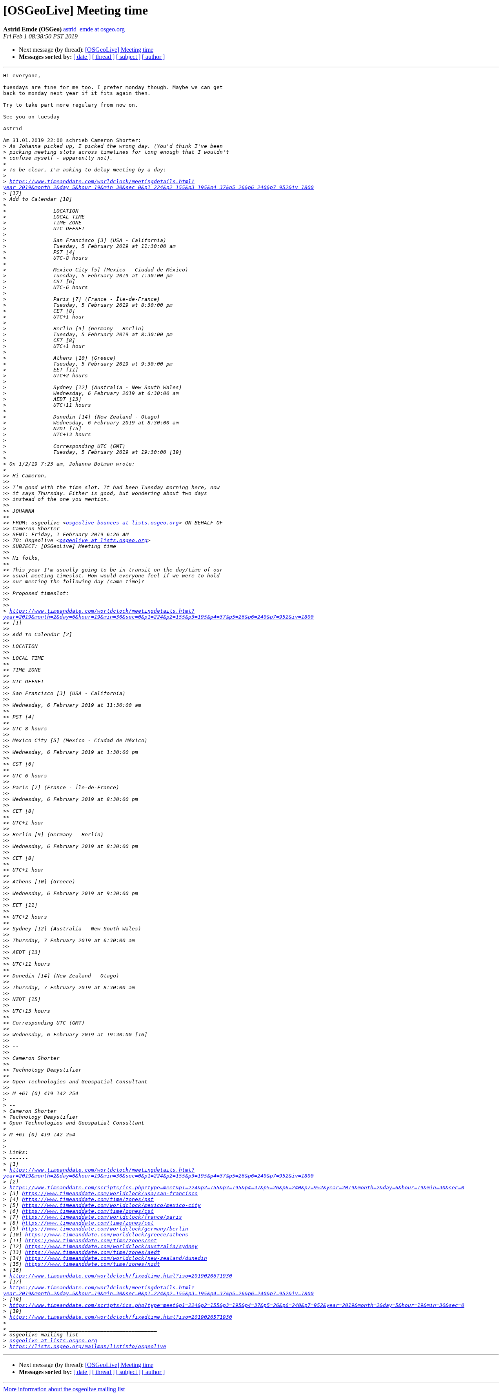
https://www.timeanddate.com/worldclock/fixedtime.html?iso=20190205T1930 (120, 1317)
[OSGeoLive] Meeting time (119, 49)
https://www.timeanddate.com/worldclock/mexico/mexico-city (111, 1205)
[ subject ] (128, 56)
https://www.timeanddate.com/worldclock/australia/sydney (111, 1246)
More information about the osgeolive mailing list (64, 1389)
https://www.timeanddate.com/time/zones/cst (88, 1211)
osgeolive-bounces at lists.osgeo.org (122, 523)
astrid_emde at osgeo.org (94, 29)
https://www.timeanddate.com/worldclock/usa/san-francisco (110, 1193)
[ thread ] (103, 56)
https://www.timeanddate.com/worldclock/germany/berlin (105, 1229)
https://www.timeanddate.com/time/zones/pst (88, 1199)
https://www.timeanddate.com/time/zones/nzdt (92, 1264)
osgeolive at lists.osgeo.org (103, 540)
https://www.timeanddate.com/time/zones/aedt (92, 1252)
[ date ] (82, 56)
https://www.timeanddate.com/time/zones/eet (91, 1240)
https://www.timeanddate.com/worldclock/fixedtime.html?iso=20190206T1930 (120, 1276)
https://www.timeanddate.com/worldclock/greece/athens (106, 1235)
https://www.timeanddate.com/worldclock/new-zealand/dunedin (116, 1258)
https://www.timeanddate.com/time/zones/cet (88, 1223)
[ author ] (153, 56)
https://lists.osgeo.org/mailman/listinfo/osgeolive (87, 1346)
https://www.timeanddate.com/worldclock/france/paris (102, 1217)
